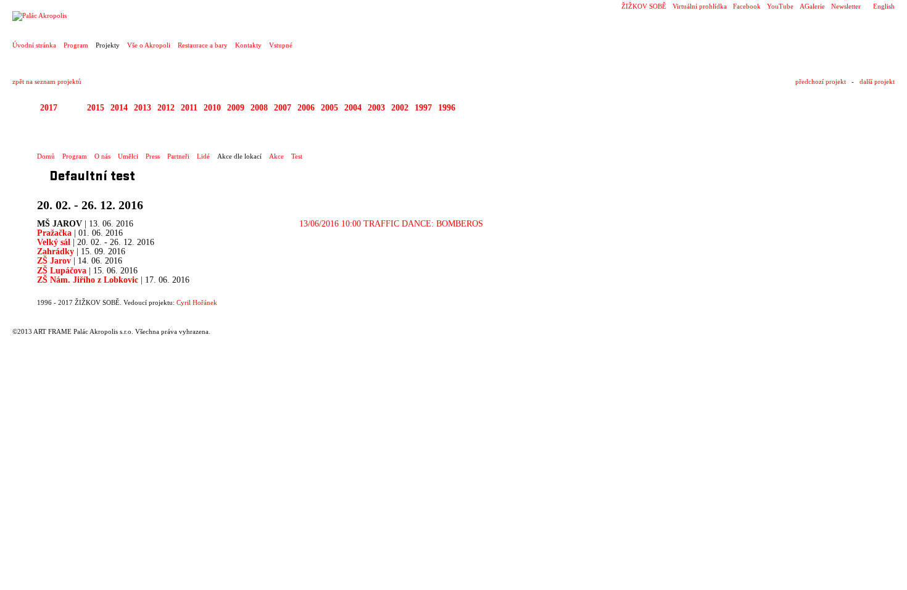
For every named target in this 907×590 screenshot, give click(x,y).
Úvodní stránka (34, 45)
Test (296, 156)
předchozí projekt (820, 81)
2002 (399, 107)
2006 (306, 107)
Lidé (203, 156)
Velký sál (53, 242)
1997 (423, 107)
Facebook (747, 6)
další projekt (877, 81)
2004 (353, 107)
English (884, 6)
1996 (446, 107)
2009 (235, 107)
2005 (329, 107)
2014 (119, 107)
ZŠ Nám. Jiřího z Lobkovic (89, 280)
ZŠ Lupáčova (61, 270)
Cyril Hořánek (196, 302)
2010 (212, 107)
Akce (276, 156)
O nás (102, 156)
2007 (282, 107)
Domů (46, 156)
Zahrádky (55, 251)
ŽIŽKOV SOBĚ (643, 6)
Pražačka (54, 233)
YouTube (780, 6)
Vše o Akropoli (148, 45)
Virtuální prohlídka (700, 6)
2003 (376, 107)
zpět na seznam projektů (46, 81)
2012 (166, 107)
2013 (142, 107)
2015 (95, 107)
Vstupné (280, 45)
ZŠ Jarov (54, 260)
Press (153, 156)
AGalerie (812, 6)
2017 (48, 107)
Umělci (128, 156)
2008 (259, 107)
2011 (189, 107)
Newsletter (846, 6)
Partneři (178, 156)
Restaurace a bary (203, 45)
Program (76, 45)
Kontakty (248, 45)
